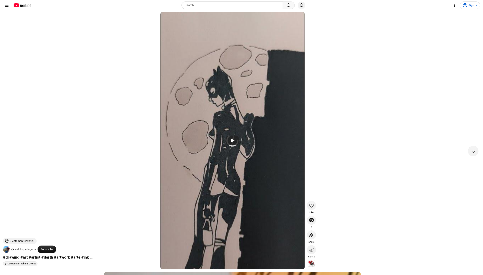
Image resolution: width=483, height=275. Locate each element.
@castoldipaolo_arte (23, 249)
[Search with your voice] (301, 5)
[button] (6, 249)
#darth (47, 257)
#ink (85, 257)
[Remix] (311, 249)
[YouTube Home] (22, 5)
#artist (34, 257)
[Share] (311, 234)
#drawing (11, 257)
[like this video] (311, 205)
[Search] (289, 5)
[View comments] (311, 220)
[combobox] (233, 5)
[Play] (232, 140)
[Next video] (473, 151)
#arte (75, 257)
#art (24, 257)
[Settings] (454, 5)
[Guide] (7, 5)
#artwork (62, 257)
